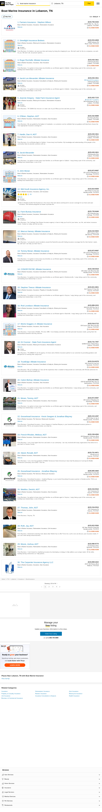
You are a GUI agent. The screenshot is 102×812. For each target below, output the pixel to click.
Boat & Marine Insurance (25, 25)
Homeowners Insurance (47, 25)
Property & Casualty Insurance (49, 290)
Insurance (36, 25)
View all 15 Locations (92, 80)
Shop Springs (5, 678)
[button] (98, 3)
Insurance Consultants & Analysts (43, 81)
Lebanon (13, 579)
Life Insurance (44, 191)
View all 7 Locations (93, 99)
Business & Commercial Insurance (12, 698)
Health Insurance (74, 696)
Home (3, 579)
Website (20, 27)
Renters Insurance (41, 693)
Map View (8, 16)
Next (60, 587)
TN (8, 579)
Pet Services (37, 419)
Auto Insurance (44, 62)
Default (95, 16)
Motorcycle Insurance (39, 43)
